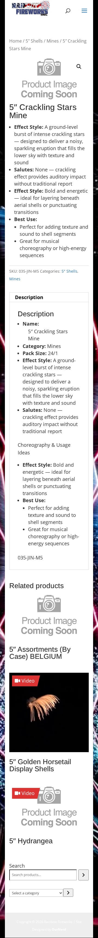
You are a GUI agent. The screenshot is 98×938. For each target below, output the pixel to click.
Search (17, 865)
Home (15, 41)
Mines (53, 41)
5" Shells (34, 41)
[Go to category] (68, 893)
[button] (79, 67)
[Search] (83, 874)
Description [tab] (29, 297)
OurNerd (59, 929)
